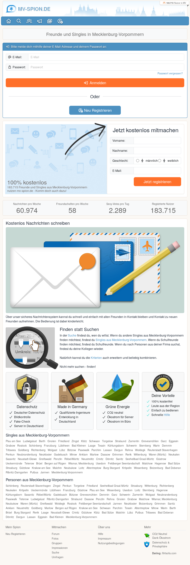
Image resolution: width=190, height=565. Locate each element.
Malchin (57, 468)
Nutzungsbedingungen (111, 543)
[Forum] (39, 20)
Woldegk (140, 450)
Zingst (75, 441)
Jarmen (44, 472)
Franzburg (50, 445)
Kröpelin (127, 468)
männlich (151, 160)
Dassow (105, 454)
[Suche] (18, 20)
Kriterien (96, 357)
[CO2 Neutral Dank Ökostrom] (146, 535)
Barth (42, 441)
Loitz (81, 468)
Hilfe (167, 415)
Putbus (34, 472)
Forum (56, 534)
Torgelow (107, 441)
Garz (164, 441)
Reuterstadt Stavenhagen (163, 450)
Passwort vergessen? (170, 73)
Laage (92, 445)
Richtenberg (38, 450)
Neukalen (174, 454)
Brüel (39, 463)
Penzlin (58, 459)
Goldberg (23, 450)
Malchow (147, 463)
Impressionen (60, 548)
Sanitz (119, 459)
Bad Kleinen (79, 445)
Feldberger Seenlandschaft (124, 463)
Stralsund (120, 441)
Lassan (107, 450)
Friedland (63, 441)
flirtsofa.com (169, 553)
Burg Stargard (111, 468)
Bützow (71, 450)
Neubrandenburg (27, 454)
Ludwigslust (30, 441)
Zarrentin (133, 441)
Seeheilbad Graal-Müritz (139, 459)
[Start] (8, 20)
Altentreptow (93, 468)
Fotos (55, 538)
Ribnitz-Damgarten (17, 472)
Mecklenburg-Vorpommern (67, 472)
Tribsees (11, 450)
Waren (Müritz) (157, 454)
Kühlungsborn (116, 445)
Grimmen (117, 454)
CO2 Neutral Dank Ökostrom (161, 536)
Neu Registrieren (97, 110)
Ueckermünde (14, 463)
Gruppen (57, 543)
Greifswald (45, 459)
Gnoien (52, 441)
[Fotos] (49, 20)
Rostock (22, 445)
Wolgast (52, 450)
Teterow (29, 463)
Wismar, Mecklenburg (81, 463)
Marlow (94, 454)
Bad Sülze (174, 463)
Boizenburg (156, 468)
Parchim (96, 450)
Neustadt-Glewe (27, 459)
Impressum (104, 538)
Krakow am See (41, 468)
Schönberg (35, 445)
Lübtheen (64, 445)
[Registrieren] (60, 20)
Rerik (128, 454)
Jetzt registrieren (157, 181)
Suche (72, 335)
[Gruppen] (29, 20)
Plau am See (13, 441)
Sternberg (145, 445)
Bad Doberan (173, 468)
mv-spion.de (34, 8)
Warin (156, 445)
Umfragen (57, 557)
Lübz (62, 450)
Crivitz (99, 459)
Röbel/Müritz (71, 459)
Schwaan (94, 441)
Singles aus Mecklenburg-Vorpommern (121, 340)
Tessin (101, 445)
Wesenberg (141, 468)
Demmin (167, 445)
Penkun (10, 454)
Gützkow (24, 468)
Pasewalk (83, 450)
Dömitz (110, 459)
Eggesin (173, 441)
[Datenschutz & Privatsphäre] (146, 544)
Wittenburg (140, 454)
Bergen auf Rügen (55, 463)
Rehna (129, 450)
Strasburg (11, 468)
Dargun (118, 450)
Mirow (73, 454)
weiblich (172, 160)
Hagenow (160, 463)
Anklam (83, 454)
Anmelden (97, 82)
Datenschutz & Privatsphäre (160, 544)
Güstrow (161, 459)
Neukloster (45, 454)
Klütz (84, 441)
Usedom (101, 463)
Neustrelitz (87, 459)
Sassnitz (11, 459)
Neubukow (70, 468)
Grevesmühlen (150, 441)
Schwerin (131, 445)
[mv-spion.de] (11, 8)
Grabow (10, 445)
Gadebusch (61, 454)
